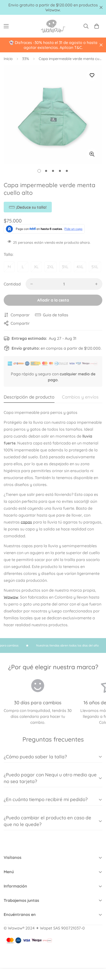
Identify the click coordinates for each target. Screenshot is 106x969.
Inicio (8, 58)
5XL (94, 266)
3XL (65, 266)
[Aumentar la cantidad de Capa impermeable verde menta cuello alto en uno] (96, 284)
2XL (50, 266)
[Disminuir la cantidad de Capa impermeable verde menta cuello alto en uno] (31, 284)
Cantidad (12, 284)
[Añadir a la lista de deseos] (91, 75)
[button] (96, 26)
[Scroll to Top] (97, 943)
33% (25, 58)
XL (36, 266)
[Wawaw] (53, 26)
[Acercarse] (91, 154)
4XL (80, 266)
